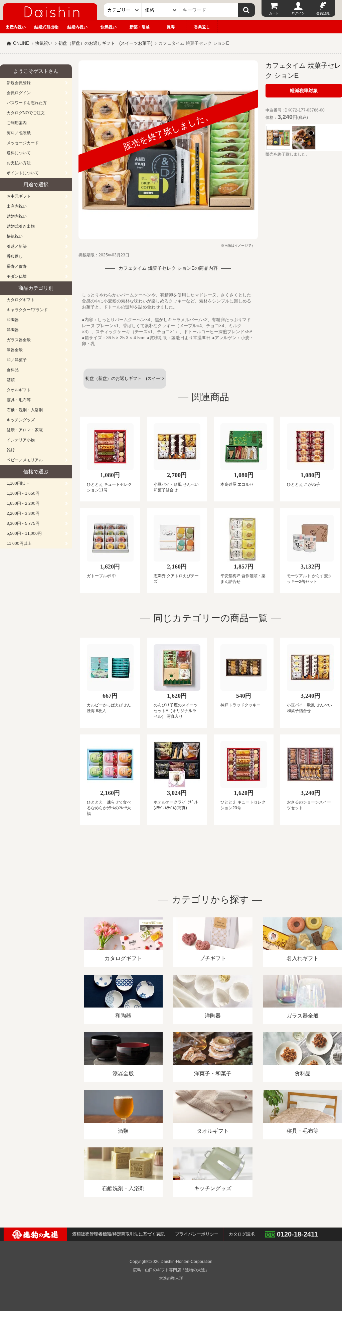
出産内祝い (16, 27)
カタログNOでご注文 (26, 113)
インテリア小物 (21, 440)
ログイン (298, 13)
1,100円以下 (18, 483)
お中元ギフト (19, 196)
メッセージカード (23, 143)
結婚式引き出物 (21, 226)
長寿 (171, 27)
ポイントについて (23, 173)
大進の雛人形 (171, 1278)
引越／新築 (17, 246)
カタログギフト (21, 299)
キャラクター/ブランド (27, 309)
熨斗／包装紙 (19, 133)
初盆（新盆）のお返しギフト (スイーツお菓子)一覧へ (125, 382)
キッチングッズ (21, 420)
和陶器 (13, 319)
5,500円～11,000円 (24, 533)
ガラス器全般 (19, 340)
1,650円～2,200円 (23, 503)
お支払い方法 (19, 163)
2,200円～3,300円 (23, 513)
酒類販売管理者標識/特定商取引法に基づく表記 (118, 1234)
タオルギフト (19, 390)
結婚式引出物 (46, 27)
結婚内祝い (77, 27)
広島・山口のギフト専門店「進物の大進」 (171, 1270)
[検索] (246, 10)
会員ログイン (19, 92)
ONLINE (21, 43)
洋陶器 (13, 329)
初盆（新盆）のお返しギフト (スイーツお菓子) (105, 43)
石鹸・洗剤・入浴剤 (25, 410)
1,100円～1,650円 (23, 493)
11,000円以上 (19, 543)
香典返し (202, 27)
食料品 (13, 370)
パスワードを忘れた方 (27, 102)
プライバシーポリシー (196, 1234)
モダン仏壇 (17, 276)
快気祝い (109, 27)
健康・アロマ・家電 (25, 430)
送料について (19, 153)
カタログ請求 (242, 1234)
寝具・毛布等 (19, 400)
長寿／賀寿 (17, 266)
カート (274, 13)
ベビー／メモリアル (25, 460)
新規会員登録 (19, 82)
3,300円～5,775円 (23, 523)
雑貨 (11, 450)
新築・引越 (140, 27)
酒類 (11, 380)
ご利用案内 (17, 123)
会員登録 (323, 13)
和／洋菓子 (17, 360)
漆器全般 (15, 350)
